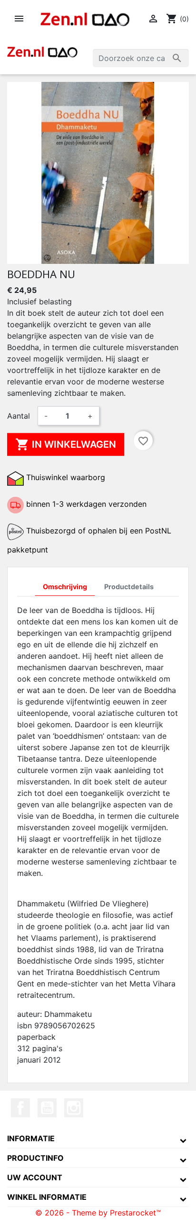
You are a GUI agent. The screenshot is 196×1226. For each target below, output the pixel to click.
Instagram (73, 1107)
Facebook (20, 1107)
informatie (31, 1138)
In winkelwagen (65, 444)
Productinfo (35, 1158)
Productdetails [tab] (129, 587)
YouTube (47, 1107)
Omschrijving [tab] (65, 587)
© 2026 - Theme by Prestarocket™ (98, 1212)
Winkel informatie (47, 1197)
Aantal (18, 416)
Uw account (34, 1177)
